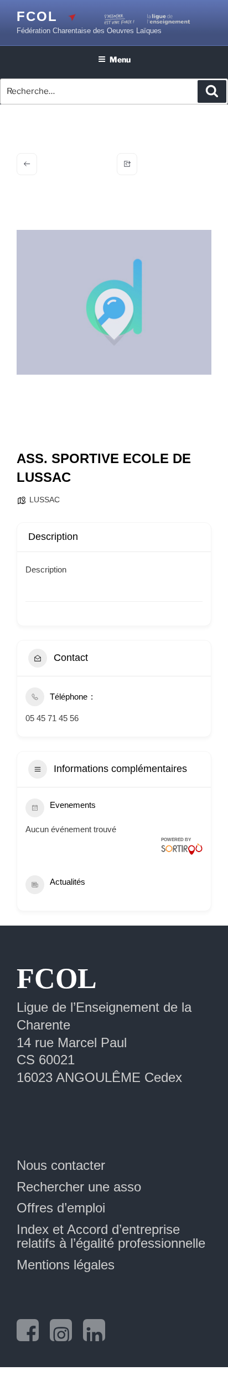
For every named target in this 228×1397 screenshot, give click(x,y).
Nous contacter (61, 1165)
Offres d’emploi (61, 1207)
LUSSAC (44, 499)
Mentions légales (66, 1264)
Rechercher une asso (79, 1186)
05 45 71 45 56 (52, 718)
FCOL (37, 16)
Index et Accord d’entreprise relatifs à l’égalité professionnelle (111, 1236)
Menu (120, 59)
